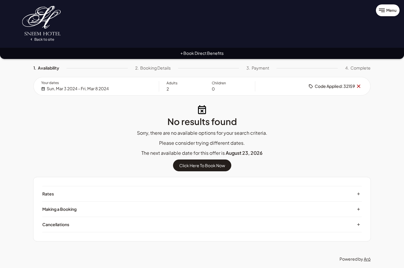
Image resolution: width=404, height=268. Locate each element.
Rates (201, 194)
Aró (367, 259)
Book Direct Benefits (202, 53)
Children (219, 83)
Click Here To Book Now (202, 165)
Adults (172, 83)
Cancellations (201, 224)
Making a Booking (201, 209)
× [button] (358, 86)
